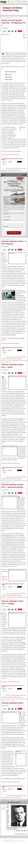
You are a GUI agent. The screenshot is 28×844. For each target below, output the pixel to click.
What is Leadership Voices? (21, 841)
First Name (6, 226)
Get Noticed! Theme (21, 840)
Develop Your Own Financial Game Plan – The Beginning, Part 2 (14, 22)
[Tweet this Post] (12, 31)
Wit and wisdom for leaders (20, 834)
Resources (14, 842)
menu (27, 2)
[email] (24, 31)
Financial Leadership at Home (12, 703)
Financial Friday (9, 170)
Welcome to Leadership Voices (10, 841)
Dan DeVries (6, 246)
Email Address (7, 219)
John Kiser (5, 28)
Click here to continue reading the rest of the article (16, 168)
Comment (4, 31)
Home (3, 841)
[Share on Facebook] (9, 31)
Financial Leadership (17, 170)
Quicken (5, 130)
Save (21, 31)
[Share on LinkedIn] (16, 31)
